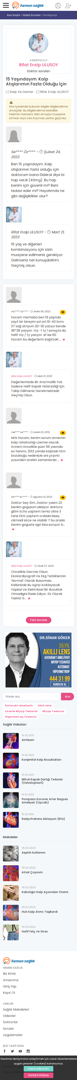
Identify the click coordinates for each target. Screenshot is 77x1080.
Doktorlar (10, 1022)
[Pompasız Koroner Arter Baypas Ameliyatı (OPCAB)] (11, 800)
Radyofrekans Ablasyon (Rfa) (43, 819)
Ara (67, 696)
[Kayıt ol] (68, 7)
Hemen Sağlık (28, 5)
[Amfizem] (11, 740)
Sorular (8, 1029)
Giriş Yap (9, 986)
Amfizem (28, 740)
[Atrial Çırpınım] (11, 873)
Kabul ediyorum (38, 1069)
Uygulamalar (13, 1035)
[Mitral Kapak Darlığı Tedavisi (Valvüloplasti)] (11, 780)
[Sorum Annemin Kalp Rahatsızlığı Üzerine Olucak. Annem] (63, 433)
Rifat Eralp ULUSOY (38, 65)
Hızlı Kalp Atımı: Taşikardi (39, 912)
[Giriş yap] (57, 7)
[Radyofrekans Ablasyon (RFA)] (11, 819)
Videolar (9, 1016)
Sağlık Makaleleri (16, 1009)
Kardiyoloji (50, 15)
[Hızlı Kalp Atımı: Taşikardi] (11, 912)
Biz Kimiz (9, 974)
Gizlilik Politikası (38, 1075)
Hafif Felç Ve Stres (35, 931)
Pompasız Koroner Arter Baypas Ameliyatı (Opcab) (45, 800)
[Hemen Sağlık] (19, 960)
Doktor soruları (38, 71)
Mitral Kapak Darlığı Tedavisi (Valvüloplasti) (42, 781)
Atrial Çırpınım (32, 872)
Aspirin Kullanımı (33, 853)
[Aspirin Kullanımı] (11, 853)
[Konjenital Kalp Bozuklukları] (11, 760)
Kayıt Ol (9, 993)
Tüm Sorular (38, 620)
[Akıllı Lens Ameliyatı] (38, 660)
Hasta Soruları (32, 15)
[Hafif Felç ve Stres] (11, 932)
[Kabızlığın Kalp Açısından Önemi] (11, 892)
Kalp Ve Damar (21, 92)
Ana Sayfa (13, 15)
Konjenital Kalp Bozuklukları (41, 760)
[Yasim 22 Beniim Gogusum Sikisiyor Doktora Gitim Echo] (63, 497)
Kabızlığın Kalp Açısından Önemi (45, 892)
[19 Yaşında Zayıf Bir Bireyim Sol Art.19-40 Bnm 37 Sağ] (63, 312)
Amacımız (11, 980)
